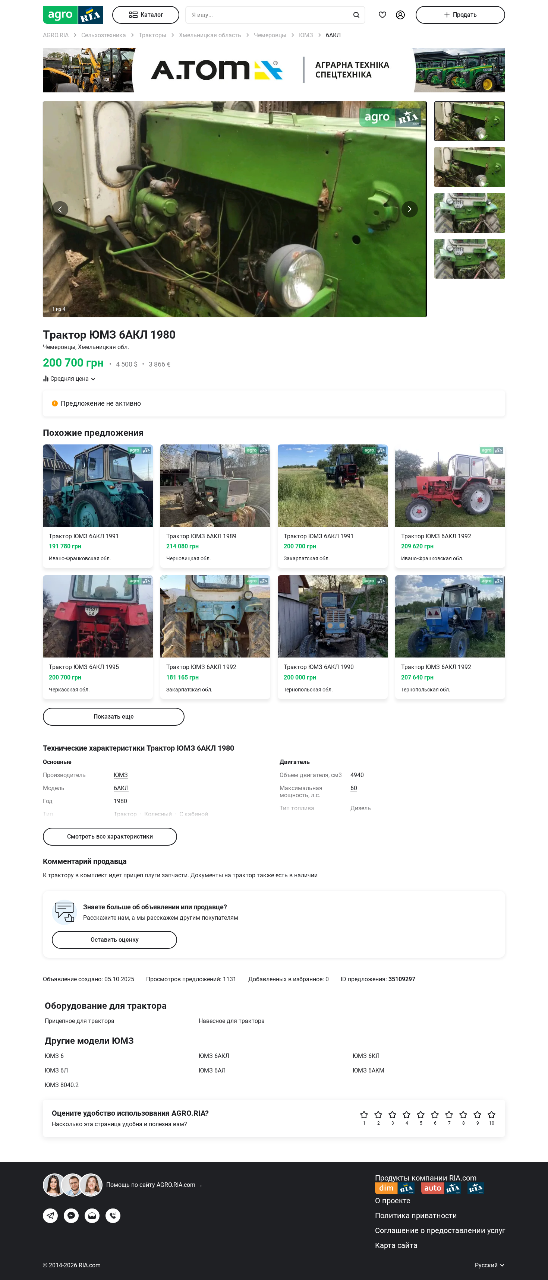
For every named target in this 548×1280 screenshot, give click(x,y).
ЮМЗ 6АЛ (212, 1070)
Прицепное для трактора (79, 1020)
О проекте (392, 1200)
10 (491, 1123)
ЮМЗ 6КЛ (366, 1055)
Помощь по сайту (154, 1184)
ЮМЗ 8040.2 (62, 1085)
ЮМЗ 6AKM (368, 1070)
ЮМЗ (121, 775)
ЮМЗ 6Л (56, 1070)
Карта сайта (396, 1245)
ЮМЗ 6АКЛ (214, 1055)
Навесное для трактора (232, 1020)
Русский (487, 1265)
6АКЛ (121, 788)
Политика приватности (416, 1215)
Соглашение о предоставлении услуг (440, 1230)
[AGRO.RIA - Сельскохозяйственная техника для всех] (77, 15)
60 (353, 788)
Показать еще (114, 716)
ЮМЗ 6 (54, 1055)
